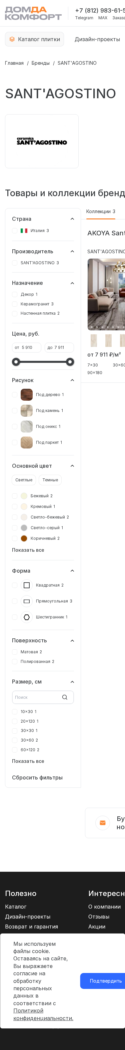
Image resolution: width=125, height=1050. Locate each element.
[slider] (16, 362)
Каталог (15, 906)
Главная (14, 63)
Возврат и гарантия (31, 926)
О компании (104, 906)
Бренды (41, 63)
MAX (102, 18)
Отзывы (98, 916)
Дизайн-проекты (97, 39)
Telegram (84, 18)
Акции (96, 926)
